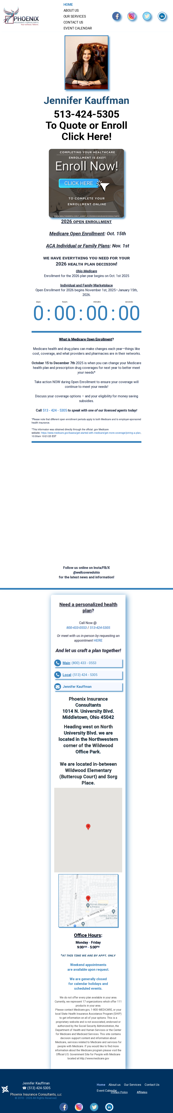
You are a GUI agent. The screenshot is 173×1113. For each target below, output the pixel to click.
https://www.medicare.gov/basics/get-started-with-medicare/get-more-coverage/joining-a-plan (91, 432)
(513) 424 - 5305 (85, 675)
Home (68, 5)
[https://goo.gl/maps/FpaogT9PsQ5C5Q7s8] (88, 900)
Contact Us (73, 22)
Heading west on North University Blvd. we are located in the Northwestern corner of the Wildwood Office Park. (88, 739)
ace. (90, 783)
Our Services (75, 16)
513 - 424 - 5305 (55, 410)
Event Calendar (78, 28)
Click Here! (86, 136)
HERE (98, 640)
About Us (71, 10)
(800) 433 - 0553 (84, 663)
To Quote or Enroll (86, 125)
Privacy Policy (119, 1092)
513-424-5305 (86, 114)
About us (115, 1084)
